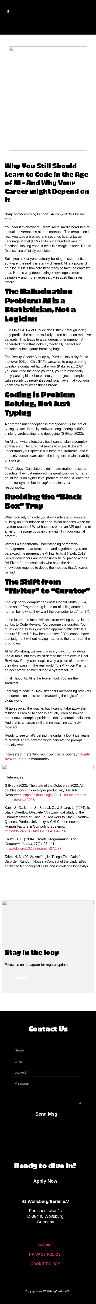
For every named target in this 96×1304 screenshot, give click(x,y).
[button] (16, 25)
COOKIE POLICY (45, 1264)
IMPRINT (45, 1245)
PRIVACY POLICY (45, 1255)
